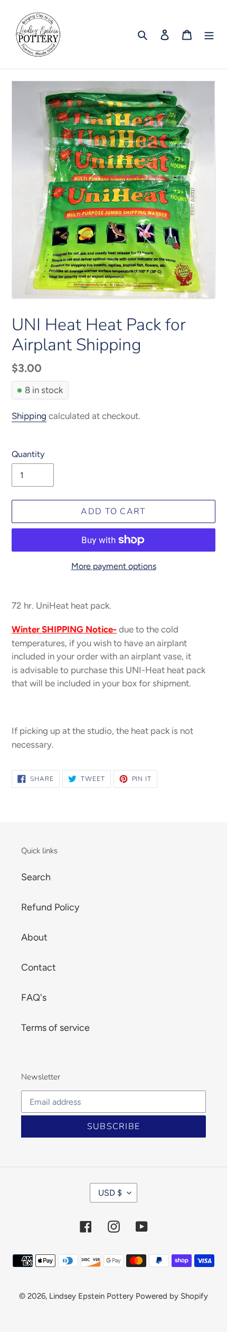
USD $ (110, 1193)
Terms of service (55, 1027)
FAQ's (33, 997)
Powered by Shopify (172, 1296)
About (34, 937)
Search (36, 877)
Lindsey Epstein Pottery (91, 1296)
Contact (38, 967)
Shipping (29, 416)
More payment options (113, 566)
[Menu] (209, 34)
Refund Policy (50, 907)
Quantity (28, 454)
